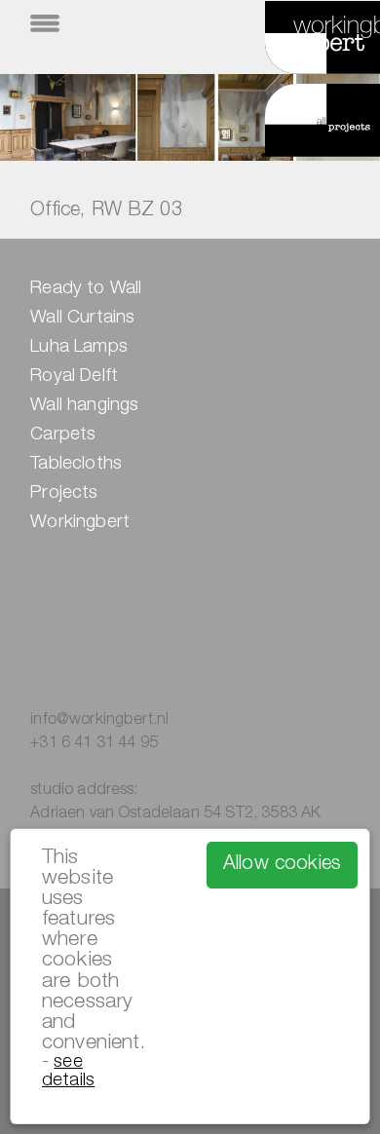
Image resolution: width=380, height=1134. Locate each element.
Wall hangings (84, 406)
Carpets (62, 435)
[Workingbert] (299, 47)
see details (68, 1071)
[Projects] (299, 123)
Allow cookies (282, 865)
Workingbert (80, 523)
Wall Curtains (82, 318)
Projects (63, 494)
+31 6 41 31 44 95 (94, 744)
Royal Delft (74, 377)
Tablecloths (76, 464)
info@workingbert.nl (99, 721)
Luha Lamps (79, 348)
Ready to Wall (85, 289)
